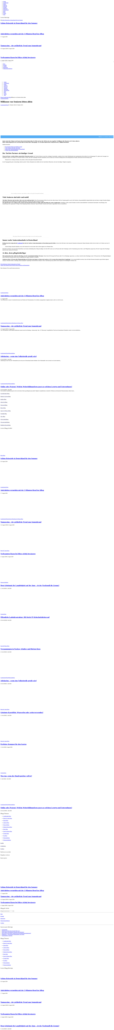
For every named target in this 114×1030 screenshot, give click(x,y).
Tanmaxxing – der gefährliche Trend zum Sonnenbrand (21, 46)
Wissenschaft (6, 9)
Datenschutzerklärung (7, 68)
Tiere (4, 14)
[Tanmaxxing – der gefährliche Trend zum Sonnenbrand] (4, 42)
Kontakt (5, 65)
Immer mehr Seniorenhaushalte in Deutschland (15, 149)
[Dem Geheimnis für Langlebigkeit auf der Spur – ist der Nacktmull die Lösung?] (18, 581)
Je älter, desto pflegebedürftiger (11, 150)
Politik (4, 1)
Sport (4, 11)
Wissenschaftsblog (4, 582)
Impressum (5, 67)
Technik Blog (3, 614)
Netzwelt (5, 6)
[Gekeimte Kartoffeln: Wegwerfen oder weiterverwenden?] (18, 708)
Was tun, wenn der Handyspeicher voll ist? (16, 776)
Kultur (4, 4)
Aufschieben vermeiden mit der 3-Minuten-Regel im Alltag (22, 34)
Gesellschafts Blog (4, 98)
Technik (5, 7)
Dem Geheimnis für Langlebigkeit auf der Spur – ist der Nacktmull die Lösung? (30, 585)
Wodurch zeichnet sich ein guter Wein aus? (11, 930)
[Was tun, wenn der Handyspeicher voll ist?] (18, 771)
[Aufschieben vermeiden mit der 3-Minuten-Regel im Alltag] (4, 30)
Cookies (5, 66)
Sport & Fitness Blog (18, 323)
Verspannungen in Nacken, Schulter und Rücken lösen (20, 649)
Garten (4, 13)
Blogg (2, 97)
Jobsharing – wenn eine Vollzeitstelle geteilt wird (18, 356)
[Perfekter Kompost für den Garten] (18, 740)
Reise (4, 12)
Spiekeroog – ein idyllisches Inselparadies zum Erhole (13, 934)
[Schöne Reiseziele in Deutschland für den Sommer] (12, 20)
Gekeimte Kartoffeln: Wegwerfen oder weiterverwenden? (22, 712)
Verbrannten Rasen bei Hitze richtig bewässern (18, 57)
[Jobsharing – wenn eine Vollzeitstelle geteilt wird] (13, 352)
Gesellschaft (5, 2)
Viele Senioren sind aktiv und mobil (12, 147)
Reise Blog (3, 455)
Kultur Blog (5, 820)
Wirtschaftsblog (11, 353)
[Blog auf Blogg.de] (10, 75)
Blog (4, 63)
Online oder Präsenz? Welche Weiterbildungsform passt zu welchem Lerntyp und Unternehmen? (36, 387)
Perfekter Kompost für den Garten (13, 744)
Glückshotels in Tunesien (7, 935)
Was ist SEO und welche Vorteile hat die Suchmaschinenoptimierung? (16, 933)
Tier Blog (5, 835)
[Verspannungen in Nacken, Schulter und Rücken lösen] (18, 644)
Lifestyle (5, 5)
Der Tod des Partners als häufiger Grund (13, 146)
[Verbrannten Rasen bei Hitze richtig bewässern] (4, 54)
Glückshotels (4, 929)
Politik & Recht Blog (7, 827)
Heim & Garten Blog (5, 550)
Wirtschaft (5, 8)
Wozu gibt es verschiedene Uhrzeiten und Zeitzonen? (13, 932)
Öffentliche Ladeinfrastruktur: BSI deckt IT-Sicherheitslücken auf (25, 617)
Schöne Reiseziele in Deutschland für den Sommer (19, 23)
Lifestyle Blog (11, 323)
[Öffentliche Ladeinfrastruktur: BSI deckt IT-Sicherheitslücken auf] (18, 613)
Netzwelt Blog (6, 824)
